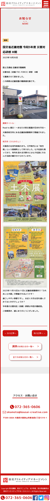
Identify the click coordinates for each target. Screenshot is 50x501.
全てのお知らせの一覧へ (23, 357)
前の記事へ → (39, 333)
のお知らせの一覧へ (23, 346)
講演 (5, 40)
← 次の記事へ (10, 333)
